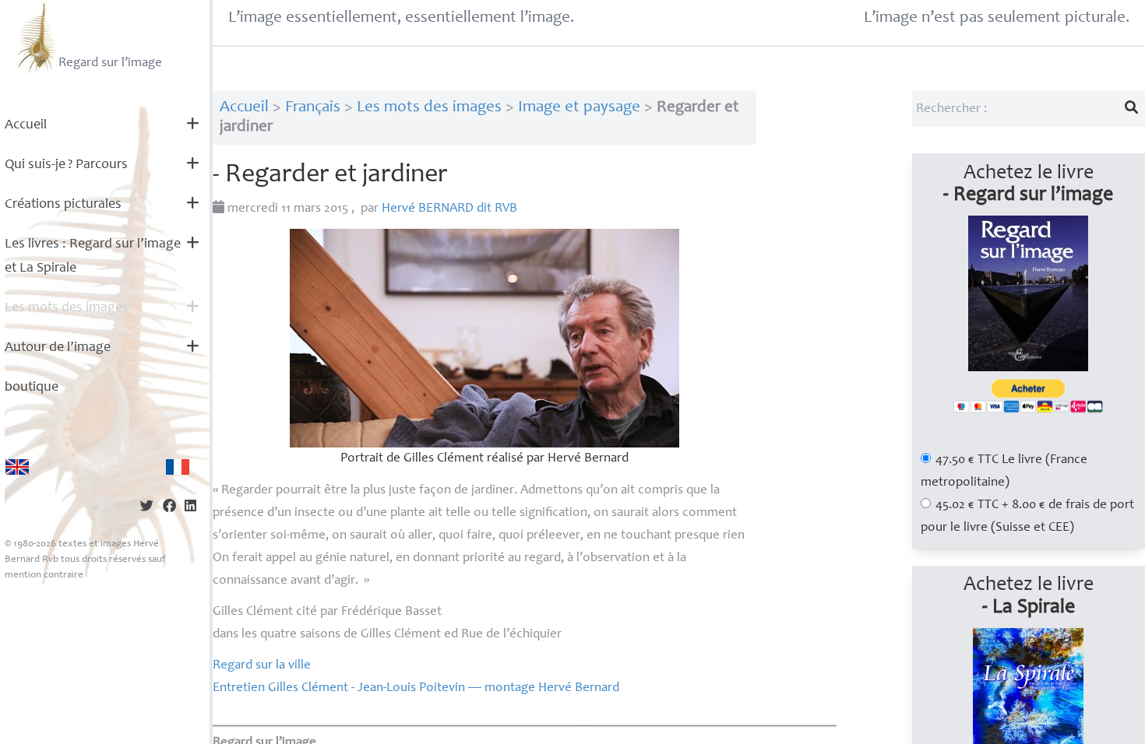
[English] (17, 466)
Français (312, 108)
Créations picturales (63, 205)
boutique (31, 388)
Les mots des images (67, 308)
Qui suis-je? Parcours (66, 165)
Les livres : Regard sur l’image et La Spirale (93, 256)
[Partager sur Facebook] (169, 508)
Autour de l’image (58, 348)
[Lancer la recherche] (1132, 109)
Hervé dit (449, 209)
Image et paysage (579, 108)
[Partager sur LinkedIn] (190, 508)
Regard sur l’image (110, 63)
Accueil (26, 125)
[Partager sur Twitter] (146, 508)
